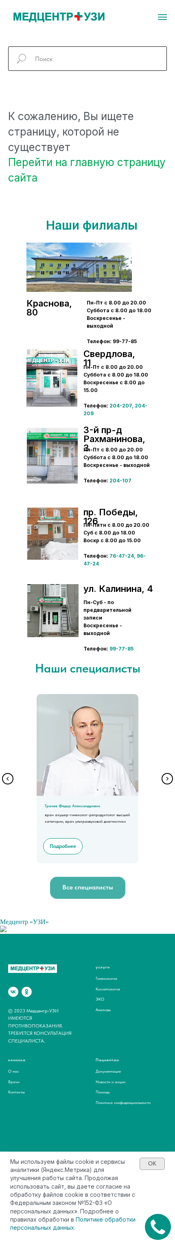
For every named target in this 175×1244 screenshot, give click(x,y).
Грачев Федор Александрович (72, 805)
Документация (108, 1071)
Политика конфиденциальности (123, 1102)
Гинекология (106, 978)
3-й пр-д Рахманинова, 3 (114, 439)
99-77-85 (121, 649)
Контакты (16, 1091)
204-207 (120, 406)
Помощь (102, 1091)
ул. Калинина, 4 (118, 588)
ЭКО (100, 999)
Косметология (108, 988)
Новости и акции (110, 1081)
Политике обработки (106, 1219)
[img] (51, 378)
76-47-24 (121, 556)
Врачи (14, 1081)
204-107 (120, 480)
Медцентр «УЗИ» (24, 921)
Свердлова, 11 (109, 358)
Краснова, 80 (49, 308)
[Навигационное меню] (162, 17)
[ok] (27, 992)
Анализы (103, 1009)
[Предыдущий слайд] (7, 778)
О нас (13, 1071)
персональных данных (42, 1227)
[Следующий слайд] (167, 778)
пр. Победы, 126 (110, 516)
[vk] (13, 992)
